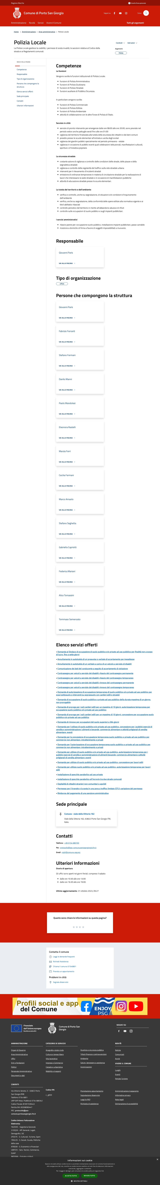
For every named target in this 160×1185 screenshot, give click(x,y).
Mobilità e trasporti (53, 1071)
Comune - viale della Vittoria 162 (79, 813)
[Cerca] (146, 13)
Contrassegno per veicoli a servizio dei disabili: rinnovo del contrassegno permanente (96, 682)
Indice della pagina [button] (23, 62)
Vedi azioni (131, 43)
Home (16, 31)
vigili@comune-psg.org (71, 852)
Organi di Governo (18, 1050)
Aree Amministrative (19, 1054)
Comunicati (119, 1054)
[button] (80, 1181)
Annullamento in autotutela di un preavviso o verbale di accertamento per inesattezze (96, 659)
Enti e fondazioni (17, 1062)
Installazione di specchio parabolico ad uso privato (80, 774)
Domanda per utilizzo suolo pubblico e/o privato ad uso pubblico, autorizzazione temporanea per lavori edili (103, 768)
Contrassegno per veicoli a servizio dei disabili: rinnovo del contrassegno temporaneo (96, 687)
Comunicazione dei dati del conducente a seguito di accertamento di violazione (93, 668)
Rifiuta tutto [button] (89, 1176)
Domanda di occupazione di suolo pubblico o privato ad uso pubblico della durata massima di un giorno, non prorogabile (103, 701)
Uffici (13, 1058)
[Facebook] (113, 13)
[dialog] (80, 1171)
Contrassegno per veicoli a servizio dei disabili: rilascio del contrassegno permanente (95, 673)
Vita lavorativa (51, 1058)
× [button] (157, 1159)
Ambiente (84, 1058)
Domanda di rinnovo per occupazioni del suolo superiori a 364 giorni (88, 722)
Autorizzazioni (86, 1067)
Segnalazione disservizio (90, 1095)
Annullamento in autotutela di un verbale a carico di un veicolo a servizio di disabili (95, 663)
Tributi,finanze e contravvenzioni (93, 1054)
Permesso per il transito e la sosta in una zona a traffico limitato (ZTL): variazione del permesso (100, 788)
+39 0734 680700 (71, 843)
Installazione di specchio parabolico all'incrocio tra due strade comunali (90, 779)
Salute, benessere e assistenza (92, 1062)
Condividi (119, 43)
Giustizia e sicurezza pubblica (92, 1050)
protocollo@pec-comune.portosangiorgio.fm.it (78, 847)
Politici (14, 1067)
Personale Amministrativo (21, 1071)
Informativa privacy (123, 1095)
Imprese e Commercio (54, 1062)
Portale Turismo (121, 1078)
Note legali (119, 1099)
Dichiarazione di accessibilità (126, 1103)
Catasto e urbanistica (54, 1067)
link (102, 1171)
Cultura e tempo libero (55, 1054)
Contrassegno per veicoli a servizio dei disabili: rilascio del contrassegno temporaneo (95, 678)
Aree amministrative (47, 31)
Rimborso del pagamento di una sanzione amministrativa (83, 793)
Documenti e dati (18, 1075)
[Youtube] (119, 13)
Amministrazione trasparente (127, 1091)
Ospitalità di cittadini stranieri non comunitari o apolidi (82, 783)
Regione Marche (17, 3)
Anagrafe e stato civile (55, 1050)
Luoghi (118, 1070)
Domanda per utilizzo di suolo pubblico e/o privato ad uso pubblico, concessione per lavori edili (100, 762)
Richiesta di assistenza (89, 1103)
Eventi (117, 1074)
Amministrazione (29, 31)
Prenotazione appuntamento (91, 1091)
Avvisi (117, 1058)
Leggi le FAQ (85, 1099)
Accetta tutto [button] (71, 1176)
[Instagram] (125, 13)
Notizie (118, 1050)
